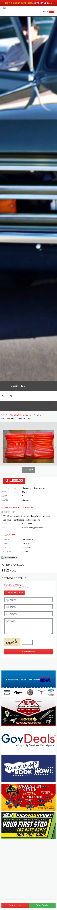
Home (2, 415)
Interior (37, 415)
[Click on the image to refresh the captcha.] (12, 642)
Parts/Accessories (18, 415)
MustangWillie (12, 585)
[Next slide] (55, 447)
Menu (45, 11)
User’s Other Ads (14, 592)
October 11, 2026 (42, 3)
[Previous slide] (2, 447)
